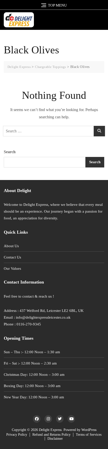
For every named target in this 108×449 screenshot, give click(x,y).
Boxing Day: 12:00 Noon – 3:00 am (32, 386)
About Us (11, 246)
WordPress (88, 430)
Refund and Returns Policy (51, 434)
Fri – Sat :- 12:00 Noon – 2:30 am (30, 363)
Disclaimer (55, 438)
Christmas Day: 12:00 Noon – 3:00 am (34, 375)
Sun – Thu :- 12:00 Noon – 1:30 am (32, 352)
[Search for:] (54, 131)
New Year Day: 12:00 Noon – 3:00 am (34, 397)
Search (10, 152)
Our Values (12, 268)
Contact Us (12, 257)
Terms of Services (88, 434)
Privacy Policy (16, 434)
